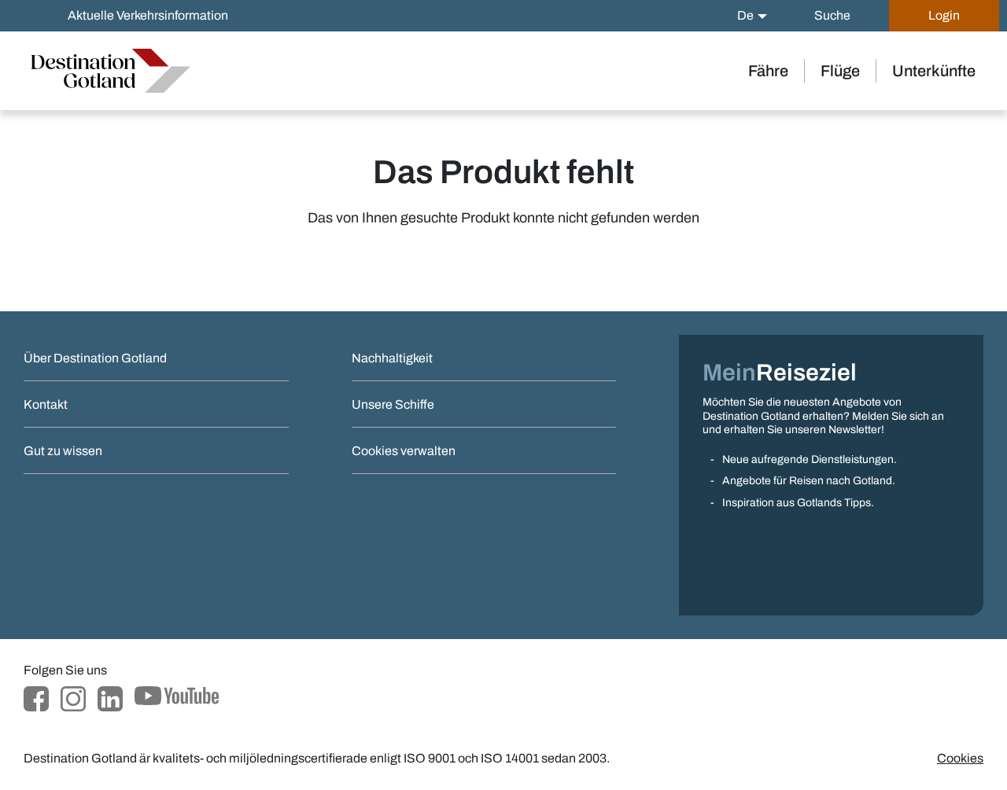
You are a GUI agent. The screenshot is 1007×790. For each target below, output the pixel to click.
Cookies (960, 758)
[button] (752, 15)
